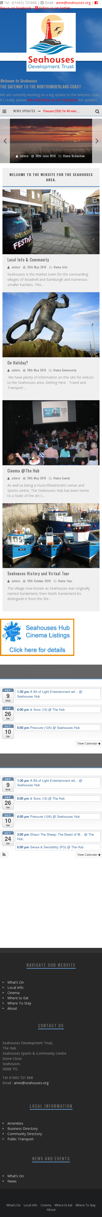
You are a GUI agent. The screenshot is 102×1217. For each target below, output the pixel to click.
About (12, 1008)
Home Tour (65, 581)
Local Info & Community (28, 260)
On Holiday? (17, 363)
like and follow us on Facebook (52, 100)
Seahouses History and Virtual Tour (38, 573)
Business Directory (22, 1128)
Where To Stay (19, 1003)
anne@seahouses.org (73, 2)
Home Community (64, 370)
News (12, 1181)
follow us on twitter (54, 7)
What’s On (15, 982)
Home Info (60, 267)
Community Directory (24, 1133)
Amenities (15, 1123)
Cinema (13, 992)
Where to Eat (17, 998)
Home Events (61, 478)
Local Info (15, 987)
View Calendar (87, 743)
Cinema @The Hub (23, 471)
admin (16, 267)
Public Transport (20, 1139)
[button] (4, 854)
